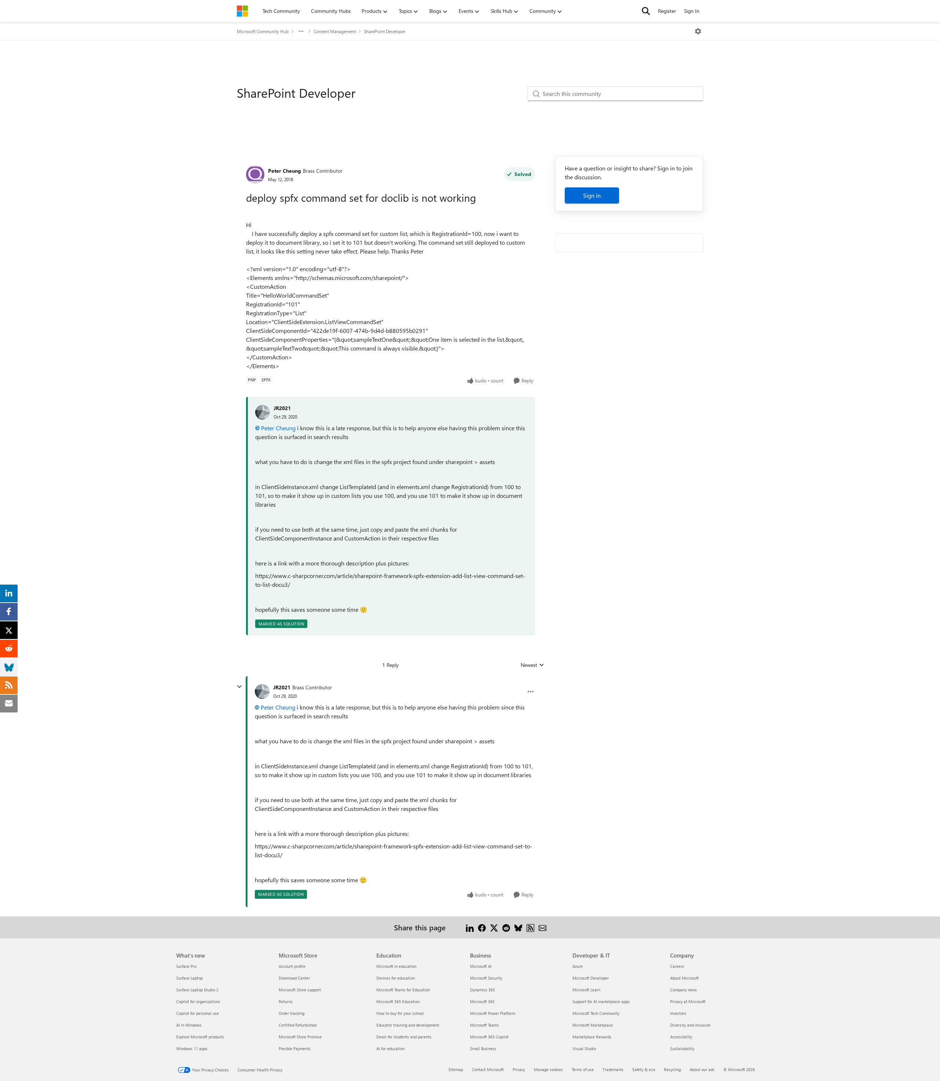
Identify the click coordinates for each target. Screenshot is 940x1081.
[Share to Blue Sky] (518, 927)
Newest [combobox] (532, 665)
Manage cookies (548, 1069)
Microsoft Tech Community (595, 1013)
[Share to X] (494, 927)
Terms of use (583, 1069)
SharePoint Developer (384, 31)
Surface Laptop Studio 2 (197, 989)
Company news (683, 989)
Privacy (519, 1069)
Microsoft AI (481, 966)
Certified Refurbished (298, 1025)
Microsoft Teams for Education (403, 989)
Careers (677, 966)
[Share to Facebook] (482, 927)
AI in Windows (189, 1025)
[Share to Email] (542, 927)
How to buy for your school (400, 1013)
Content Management (335, 31)
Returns (286, 1001)
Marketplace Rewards (591, 1036)
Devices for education (395, 978)
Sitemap (455, 1069)
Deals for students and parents (403, 1036)
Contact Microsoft (488, 1069)
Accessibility (681, 1036)
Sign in (592, 195)
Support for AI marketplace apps (601, 1001)
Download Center (294, 978)
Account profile (292, 966)
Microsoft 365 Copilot (489, 1036)
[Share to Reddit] (506, 927)
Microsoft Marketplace (592, 1025)
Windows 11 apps (191, 1048)
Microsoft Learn (586, 989)
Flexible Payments (295, 1048)
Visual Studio (584, 1048)
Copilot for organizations (198, 1001)
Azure (577, 966)
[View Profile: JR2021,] (262, 412)
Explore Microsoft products (200, 1036)
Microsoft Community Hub (263, 31)
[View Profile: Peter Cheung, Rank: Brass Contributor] (255, 174)
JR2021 (282, 408)
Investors (678, 1013)
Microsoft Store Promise (300, 1036)
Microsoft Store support (300, 989)
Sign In (691, 10)
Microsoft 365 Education (398, 1001)
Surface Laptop (189, 978)
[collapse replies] (239, 686)
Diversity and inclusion (690, 1025)
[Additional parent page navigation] (301, 31)
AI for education (390, 1048)
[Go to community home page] (242, 11)
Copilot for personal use (197, 1013)
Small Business (483, 1048)
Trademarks (613, 1069)
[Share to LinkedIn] (470, 927)
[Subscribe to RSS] (530, 927)
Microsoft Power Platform (492, 1013)
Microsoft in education (396, 966)
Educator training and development (407, 1025)
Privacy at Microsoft (687, 1001)
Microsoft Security (486, 978)
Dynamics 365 (482, 989)
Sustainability (682, 1048)
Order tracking (291, 1013)
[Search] (645, 11)
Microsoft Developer (590, 978)
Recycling (672, 1069)
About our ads (702, 1069)
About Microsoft (684, 978)
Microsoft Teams (484, 1025)
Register (667, 10)
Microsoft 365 (482, 1001)
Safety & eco (643, 1069)
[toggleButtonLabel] (698, 31)
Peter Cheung (284, 170)
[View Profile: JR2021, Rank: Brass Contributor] (262, 691)
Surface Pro (186, 966)
